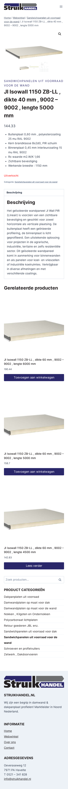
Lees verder (34, 565)
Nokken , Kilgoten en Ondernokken (27, 614)
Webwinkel (11, 736)
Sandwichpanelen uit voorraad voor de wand (36, 182)
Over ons (10, 742)
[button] (60, 34)
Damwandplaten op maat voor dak (27, 602)
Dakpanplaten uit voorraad (21, 596)
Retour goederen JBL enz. (21, 625)
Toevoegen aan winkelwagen (34, 377)
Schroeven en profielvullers (22, 648)
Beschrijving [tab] (14, 192)
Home (8, 731)
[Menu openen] (61, 6)
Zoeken (61, 579)
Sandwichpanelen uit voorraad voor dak (30, 631)
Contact (9, 747)
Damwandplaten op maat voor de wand (30, 608)
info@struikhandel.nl (17, 779)
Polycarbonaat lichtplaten (21, 620)
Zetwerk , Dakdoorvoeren (21, 654)
